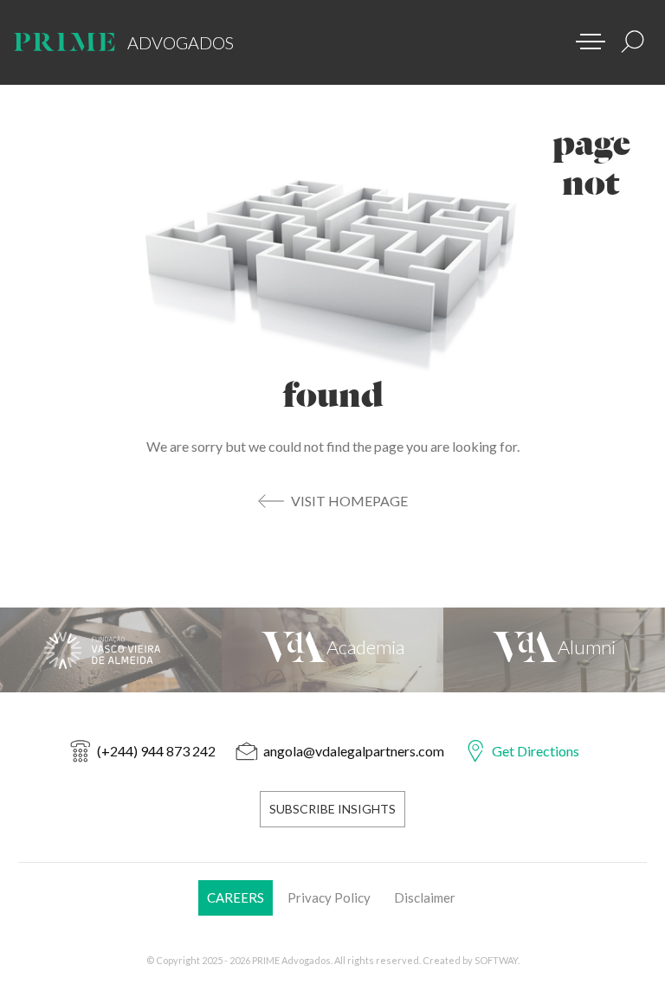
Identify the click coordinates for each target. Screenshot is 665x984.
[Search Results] (633, 42)
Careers (235, 897)
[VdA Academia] (332, 650)
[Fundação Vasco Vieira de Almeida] (111, 650)
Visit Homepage (349, 500)
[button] (584, 36)
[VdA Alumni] (554, 650)
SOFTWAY (496, 960)
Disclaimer (424, 897)
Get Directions (535, 751)
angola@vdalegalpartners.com (353, 751)
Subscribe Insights (332, 808)
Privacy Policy (329, 897)
